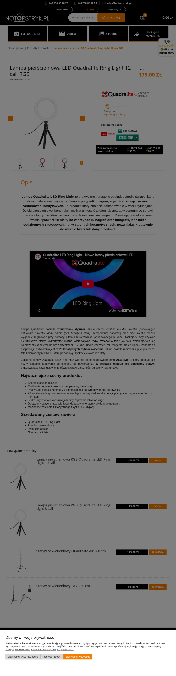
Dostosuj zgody (51, 656)
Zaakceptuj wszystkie (78, 656)
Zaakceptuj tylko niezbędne (23, 656)
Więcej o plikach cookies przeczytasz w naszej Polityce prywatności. (40, 649)
